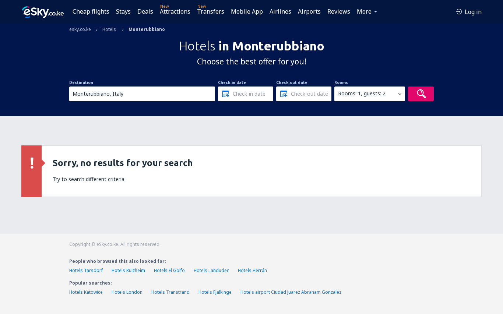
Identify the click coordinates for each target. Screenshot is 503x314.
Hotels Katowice (86, 292)
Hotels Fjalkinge (215, 292)
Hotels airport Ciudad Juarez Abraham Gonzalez (290, 292)
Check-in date (232, 82)
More (364, 11)
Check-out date (291, 82)
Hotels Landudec (211, 270)
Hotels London (127, 292)
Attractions (175, 11)
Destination (81, 82)
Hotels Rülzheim (128, 270)
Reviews (338, 11)
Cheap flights (91, 11)
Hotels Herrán (252, 270)
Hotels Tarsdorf (86, 270)
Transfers (210, 11)
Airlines (280, 11)
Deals (145, 11)
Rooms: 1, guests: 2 (362, 93)
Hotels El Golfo (169, 270)
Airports (309, 11)
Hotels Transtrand (170, 292)
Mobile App (247, 11)
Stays (123, 11)
